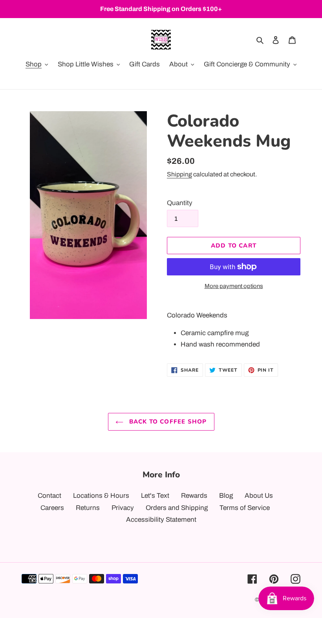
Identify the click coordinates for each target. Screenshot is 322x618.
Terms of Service (245, 508)
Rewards (194, 495)
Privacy (123, 508)
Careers (52, 508)
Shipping (179, 174)
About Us (259, 495)
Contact (49, 495)
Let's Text (155, 495)
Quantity (179, 203)
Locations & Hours (101, 495)
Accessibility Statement (161, 519)
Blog (226, 495)
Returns (88, 508)
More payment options (234, 286)
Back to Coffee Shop (167, 421)
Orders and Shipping (177, 508)
